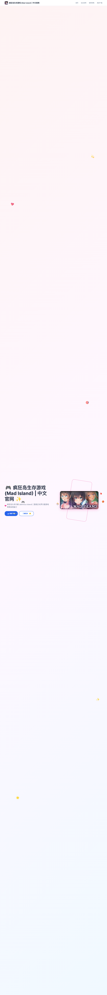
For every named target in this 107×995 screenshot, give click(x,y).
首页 (77, 3)
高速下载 (99, 3)
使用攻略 (91, 3)
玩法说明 (83, 3)
